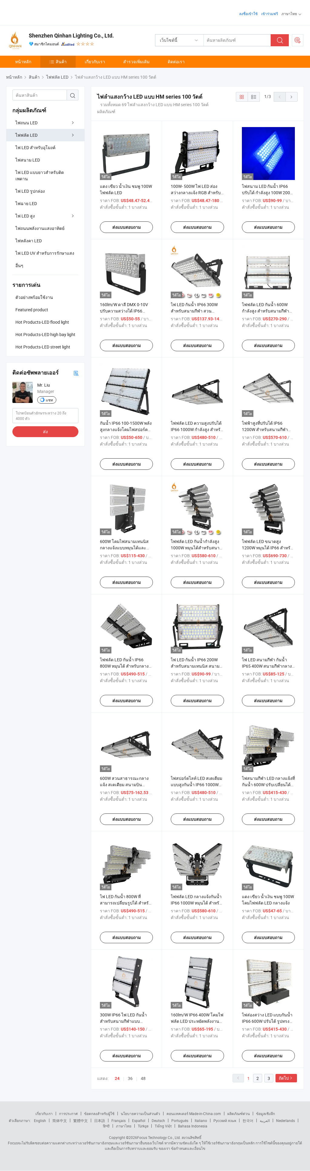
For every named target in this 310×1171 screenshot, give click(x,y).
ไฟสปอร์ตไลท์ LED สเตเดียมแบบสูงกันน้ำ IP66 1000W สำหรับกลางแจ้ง (196, 784)
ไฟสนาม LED (27, 160)
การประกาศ (68, 1113)
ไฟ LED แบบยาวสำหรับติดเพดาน (39, 175)
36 (130, 1078)
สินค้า (61, 61)
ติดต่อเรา (176, 61)
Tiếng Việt (163, 1126)
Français (118, 1120)
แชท (49, 399)
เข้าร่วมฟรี (269, 13)
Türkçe (143, 1126)
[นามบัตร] (76, 373)
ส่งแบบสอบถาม (126, 227)
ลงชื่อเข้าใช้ (248, 13)
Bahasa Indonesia (192, 1126)
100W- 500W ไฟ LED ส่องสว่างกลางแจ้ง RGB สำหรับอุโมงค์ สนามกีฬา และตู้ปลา (196, 192)
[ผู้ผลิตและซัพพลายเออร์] (45, 12)
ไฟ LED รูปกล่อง (30, 191)
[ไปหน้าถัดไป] (291, 96)
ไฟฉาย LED (26, 203)
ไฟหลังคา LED (28, 241)
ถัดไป (284, 1078)
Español (138, 1120)
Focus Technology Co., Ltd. (159, 1137)
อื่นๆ (19, 265)
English (40, 1120)
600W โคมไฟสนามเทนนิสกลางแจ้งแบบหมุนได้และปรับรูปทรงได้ (124, 547)
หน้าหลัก (23, 61)
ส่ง (45, 431)
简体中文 (59, 1120)
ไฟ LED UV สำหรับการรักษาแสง (44, 253)
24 (117, 1078)
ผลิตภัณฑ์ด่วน (238, 1113)
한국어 (247, 1120)
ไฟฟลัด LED (26, 135)
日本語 (99, 1120)
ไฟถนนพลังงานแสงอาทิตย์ (39, 228)
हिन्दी (106, 1126)
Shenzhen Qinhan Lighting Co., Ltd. (71, 35)
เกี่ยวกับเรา (95, 61)
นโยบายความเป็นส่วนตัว (140, 1113)
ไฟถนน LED (26, 123)
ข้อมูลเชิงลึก (265, 1113)
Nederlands (285, 1120)
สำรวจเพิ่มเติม (136, 61)
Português (179, 1120)
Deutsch (158, 1120)
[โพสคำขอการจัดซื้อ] (297, 40)
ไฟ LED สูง (25, 216)
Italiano (201, 1120)
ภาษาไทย (123, 1126)
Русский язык (224, 1120)
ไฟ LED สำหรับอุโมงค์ (35, 147)
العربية (265, 1120)
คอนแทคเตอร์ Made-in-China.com (194, 1113)
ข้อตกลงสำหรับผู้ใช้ (99, 1113)
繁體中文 (80, 1120)
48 (143, 1078)
